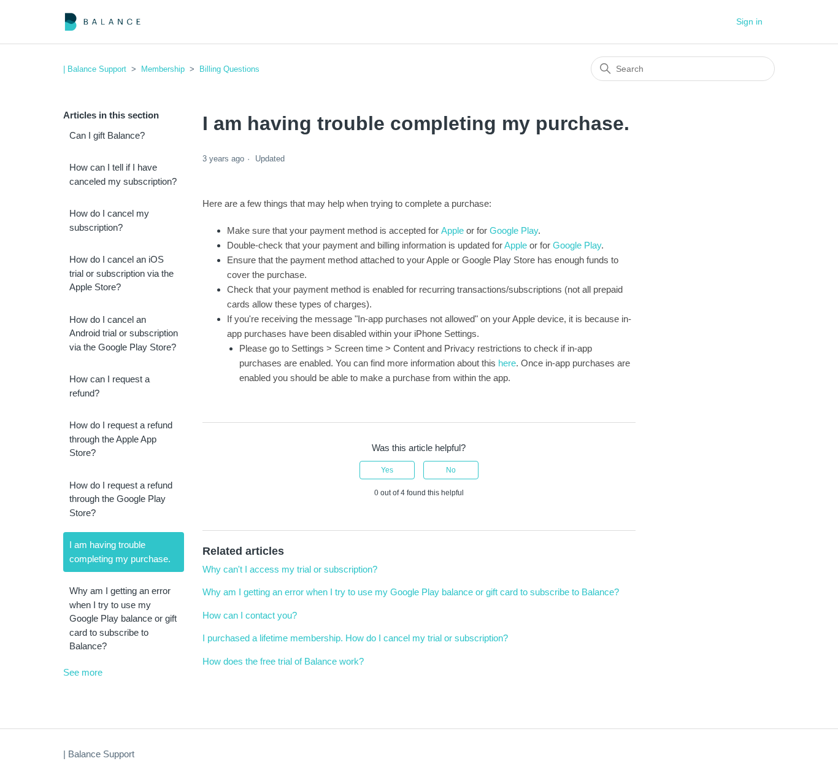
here (507, 363)
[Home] (102, 21)
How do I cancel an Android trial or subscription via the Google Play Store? (123, 333)
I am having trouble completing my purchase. (120, 551)
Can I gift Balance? (107, 135)
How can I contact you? (249, 615)
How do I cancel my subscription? (109, 220)
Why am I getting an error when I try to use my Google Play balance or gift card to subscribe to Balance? (123, 618)
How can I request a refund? (109, 386)
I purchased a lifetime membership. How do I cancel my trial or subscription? (355, 638)
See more (82, 672)
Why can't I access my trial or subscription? (289, 569)
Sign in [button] (749, 21)
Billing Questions (229, 69)
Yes (387, 470)
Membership (163, 69)
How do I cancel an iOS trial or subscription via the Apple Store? (121, 273)
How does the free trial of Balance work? (283, 661)
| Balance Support (94, 69)
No (451, 470)
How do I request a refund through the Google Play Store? (120, 499)
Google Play (514, 230)
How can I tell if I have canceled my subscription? (123, 174)
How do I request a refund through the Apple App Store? (120, 439)
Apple (452, 230)
